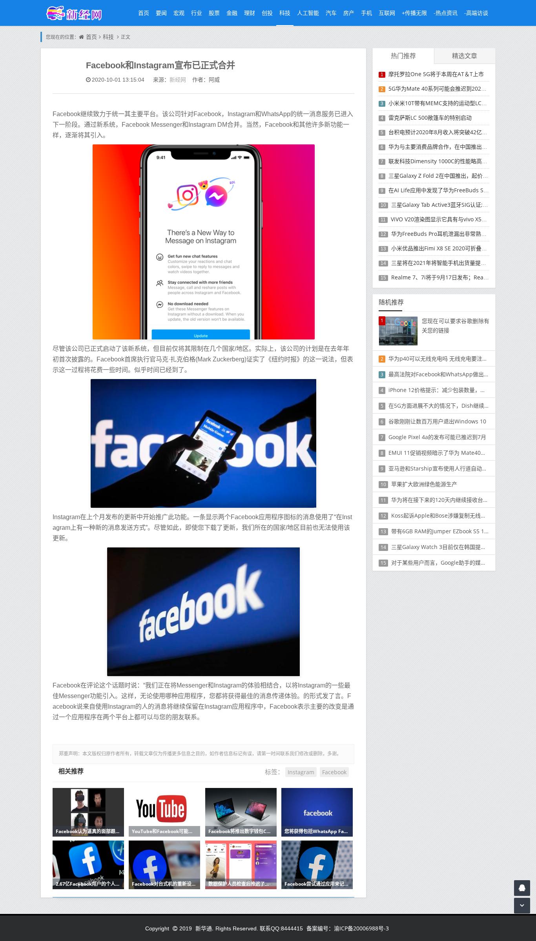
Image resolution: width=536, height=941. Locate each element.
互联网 (387, 12)
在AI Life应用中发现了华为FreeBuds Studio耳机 (448, 190)
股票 (214, 12)
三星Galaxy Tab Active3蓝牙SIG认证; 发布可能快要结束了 (462, 204)
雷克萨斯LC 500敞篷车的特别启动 (430, 117)
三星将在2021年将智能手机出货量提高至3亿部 (448, 262)
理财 (249, 12)
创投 (267, 12)
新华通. (204, 928)
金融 (231, 12)
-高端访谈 (476, 12)
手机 (366, 12)
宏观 (178, 12)
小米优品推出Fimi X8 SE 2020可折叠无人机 (444, 248)
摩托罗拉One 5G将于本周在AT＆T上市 (436, 74)
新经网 (178, 79)
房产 (348, 12)
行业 (196, 12)
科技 (284, 12)
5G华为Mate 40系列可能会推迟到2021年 (439, 88)
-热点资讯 (446, 12)
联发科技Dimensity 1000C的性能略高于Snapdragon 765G (461, 161)
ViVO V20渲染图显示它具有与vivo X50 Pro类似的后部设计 (462, 219)
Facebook (334, 772)
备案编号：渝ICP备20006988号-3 (347, 928)
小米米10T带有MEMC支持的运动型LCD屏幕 (442, 103)
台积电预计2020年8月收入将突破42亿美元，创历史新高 (457, 132)
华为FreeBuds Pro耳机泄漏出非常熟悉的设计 (447, 233)
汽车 (331, 12)
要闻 (161, 12)
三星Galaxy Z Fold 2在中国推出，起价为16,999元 (449, 175)
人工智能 (308, 12)
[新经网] (78, 12)
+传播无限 (414, 12)
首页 (143, 12)
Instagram (301, 772)
